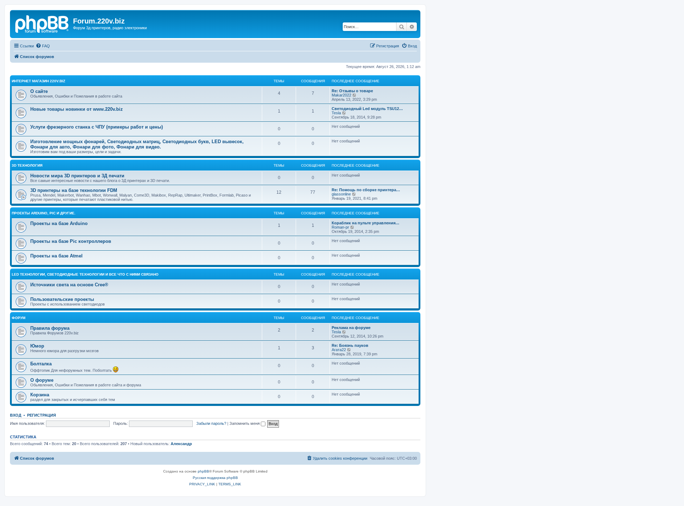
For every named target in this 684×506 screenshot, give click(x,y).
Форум (18, 318)
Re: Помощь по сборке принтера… (366, 190)
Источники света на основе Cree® (69, 284)
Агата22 (339, 350)
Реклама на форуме (351, 327)
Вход (15, 415)
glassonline (341, 194)
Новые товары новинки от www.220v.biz (76, 109)
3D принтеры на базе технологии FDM (73, 190)
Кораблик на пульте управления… (365, 223)
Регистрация (41, 415)
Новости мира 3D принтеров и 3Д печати (77, 175)
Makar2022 (341, 95)
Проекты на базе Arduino (59, 223)
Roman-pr (340, 227)
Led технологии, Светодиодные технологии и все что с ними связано (85, 274)
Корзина (39, 394)
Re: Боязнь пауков (350, 345)
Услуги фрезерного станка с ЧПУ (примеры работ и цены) (96, 127)
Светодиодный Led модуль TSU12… (367, 108)
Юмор (37, 346)
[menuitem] (43, 46)
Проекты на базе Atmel (56, 256)
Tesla (336, 113)
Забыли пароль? (211, 423)
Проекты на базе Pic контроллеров (70, 241)
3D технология (27, 165)
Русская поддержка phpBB (215, 478)
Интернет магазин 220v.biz (38, 81)
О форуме (41, 380)
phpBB (203, 471)
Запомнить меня (245, 423)
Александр (181, 444)
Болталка (41, 363)
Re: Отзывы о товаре (352, 91)
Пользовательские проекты (62, 299)
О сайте (39, 91)
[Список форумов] (42, 23)
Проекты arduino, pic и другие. (44, 213)
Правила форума (49, 328)
